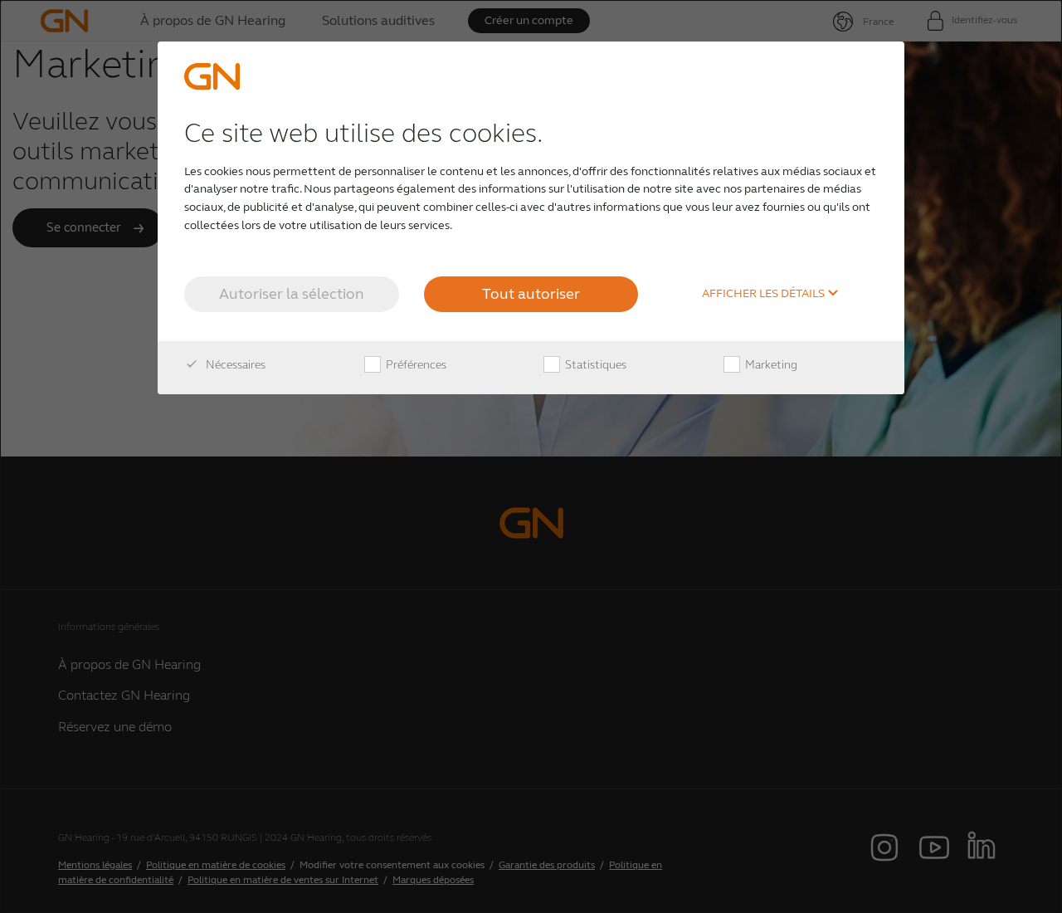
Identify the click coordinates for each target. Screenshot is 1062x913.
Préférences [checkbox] (414, 365)
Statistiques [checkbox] (594, 365)
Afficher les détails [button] (764, 293)
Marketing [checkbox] (770, 365)
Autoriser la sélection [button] (291, 294)
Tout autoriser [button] (531, 294)
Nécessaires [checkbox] (234, 365)
